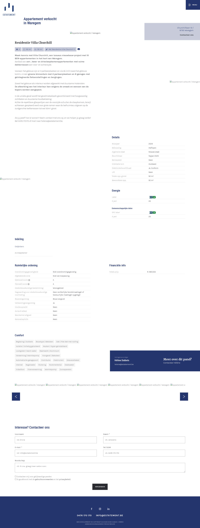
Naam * (106, 434)
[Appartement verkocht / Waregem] (85, 32)
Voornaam (19, 434)
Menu (194, 5)
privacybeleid (64, 479)
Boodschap (20, 460)
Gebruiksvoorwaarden (94, 524)
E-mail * (18, 447)
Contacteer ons (187, 35)
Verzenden (100, 487)
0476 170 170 (84, 515)
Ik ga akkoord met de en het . (44, 479)
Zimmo (121, 522)
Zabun (114, 522)
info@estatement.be (109, 515)
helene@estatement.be (124, 364)
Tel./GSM (107, 447)
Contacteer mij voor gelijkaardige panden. (34, 476)
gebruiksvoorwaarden (44, 479)
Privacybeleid (109, 524)
